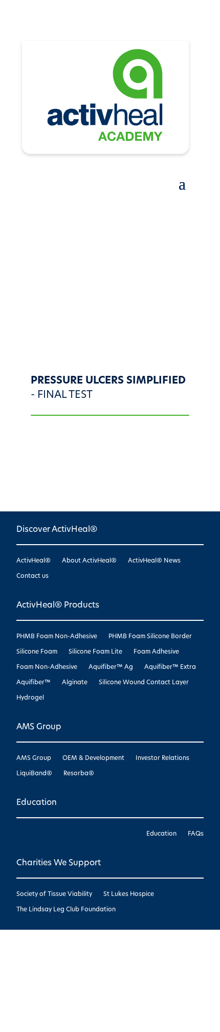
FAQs (196, 834)
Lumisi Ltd (46, 986)
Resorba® (78, 774)
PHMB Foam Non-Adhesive (56, 637)
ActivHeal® (33, 561)
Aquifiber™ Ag (111, 667)
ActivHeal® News (154, 561)
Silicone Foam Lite (95, 652)
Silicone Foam (36, 652)
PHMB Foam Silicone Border (150, 637)
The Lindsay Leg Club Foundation (66, 910)
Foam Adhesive (156, 652)
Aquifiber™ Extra (170, 667)
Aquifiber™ (33, 683)
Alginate (74, 683)
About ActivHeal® (89, 561)
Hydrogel (30, 698)
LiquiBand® (34, 774)
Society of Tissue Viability (54, 894)
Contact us (32, 576)
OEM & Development (93, 758)
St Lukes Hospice (128, 894)
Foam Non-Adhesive (46, 667)
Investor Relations (162, 758)
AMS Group (33, 758)
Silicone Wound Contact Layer (144, 683)
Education (161, 834)
